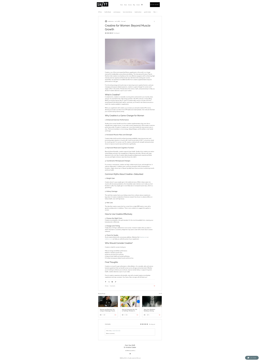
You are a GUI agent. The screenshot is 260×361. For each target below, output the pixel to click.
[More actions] (154, 21)
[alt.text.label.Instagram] (142, 4)
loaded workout (138, 12)
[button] (130, 5)
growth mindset (147, 12)
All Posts (100, 12)
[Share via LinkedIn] (112, 281)
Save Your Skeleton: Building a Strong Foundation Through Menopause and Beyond (151, 310)
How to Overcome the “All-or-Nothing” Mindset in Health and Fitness (129, 310)
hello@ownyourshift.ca (130, 350)
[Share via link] (115, 281)
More (155, 12)
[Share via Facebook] (105, 281)
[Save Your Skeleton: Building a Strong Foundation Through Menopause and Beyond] (152, 301)
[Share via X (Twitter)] (109, 281)
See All (160, 293)
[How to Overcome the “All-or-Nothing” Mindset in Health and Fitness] (130, 301)
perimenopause (117, 12)
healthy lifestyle (107, 12)
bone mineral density (127, 12)
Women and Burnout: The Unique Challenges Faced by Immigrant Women (107, 310)
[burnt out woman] (108, 301)
